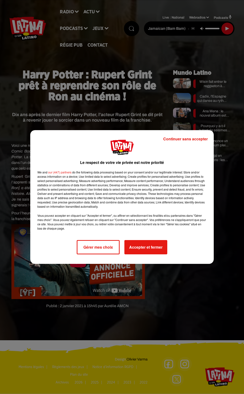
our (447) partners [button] (59, 172)
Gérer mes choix (98, 247)
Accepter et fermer (146, 247)
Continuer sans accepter (185, 139)
